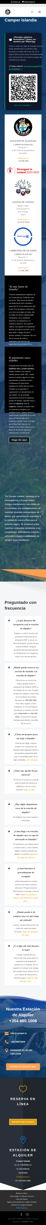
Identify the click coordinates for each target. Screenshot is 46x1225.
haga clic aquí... (30, 790)
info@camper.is (23, 158)
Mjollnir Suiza (27, 1222)
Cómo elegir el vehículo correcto (22, 1196)
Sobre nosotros (21, 1208)
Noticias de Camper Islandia (21, 1205)
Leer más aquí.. (32, 760)
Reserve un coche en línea (23, 1067)
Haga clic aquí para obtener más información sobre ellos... (25, 897)
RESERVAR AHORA (23, 1122)
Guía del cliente (21, 1199)
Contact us (16, 2)
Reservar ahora (21, 1193)
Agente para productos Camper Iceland (21, 1202)
